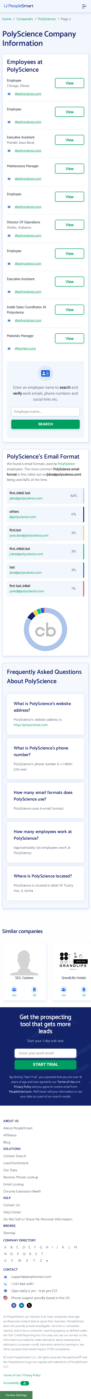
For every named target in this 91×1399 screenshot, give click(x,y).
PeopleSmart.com (20, 1091)
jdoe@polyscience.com (25, 498)
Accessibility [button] (11, 1383)
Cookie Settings (16, 1395)
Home (6, 19)
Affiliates (10, 1135)
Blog (6, 1142)
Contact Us (11, 1205)
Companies (25, 19)
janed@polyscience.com (26, 591)
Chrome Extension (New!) (22, 1192)
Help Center (12, 1212)
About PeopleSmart (17, 1128)
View (70, 83)
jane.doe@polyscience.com (28, 535)
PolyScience (47, 19)
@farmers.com (25, 348)
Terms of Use (66, 1082)
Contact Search (14, 1156)
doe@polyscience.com (25, 572)
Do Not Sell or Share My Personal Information (37, 1219)
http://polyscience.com (31, 725)
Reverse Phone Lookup (20, 1177)
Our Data (10, 1170)
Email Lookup (13, 1184)
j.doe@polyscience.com (26, 554)
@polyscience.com (28, 94)
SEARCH (45, 424)
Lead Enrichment (15, 1163)
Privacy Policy (22, 1086)
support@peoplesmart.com (31, 1277)
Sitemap (9, 1233)
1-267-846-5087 (22, 1284)
